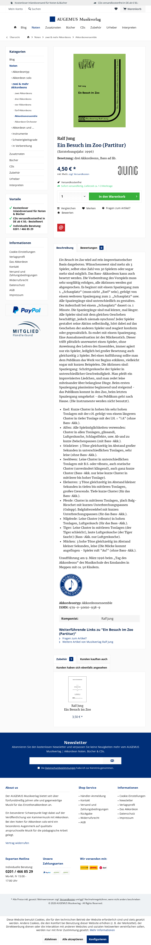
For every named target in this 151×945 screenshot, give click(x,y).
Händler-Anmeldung (93, 796)
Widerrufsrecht (18, 280)
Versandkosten (67, 899)
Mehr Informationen (102, 930)
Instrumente (20, 133)
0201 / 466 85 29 (19, 871)
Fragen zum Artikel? (117, 208)
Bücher (13, 160)
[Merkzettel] (116, 9)
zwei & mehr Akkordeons (20, 85)
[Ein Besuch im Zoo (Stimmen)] (77, 689)
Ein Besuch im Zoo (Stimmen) (77, 707)
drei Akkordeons (22, 98)
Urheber (14, 179)
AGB (12, 290)
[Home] (15, 27)
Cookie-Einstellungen (22, 252)
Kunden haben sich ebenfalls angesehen (81, 667)
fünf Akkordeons (22, 110)
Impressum (16, 295)
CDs (11, 166)
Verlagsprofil (17, 256)
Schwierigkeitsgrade (24, 139)
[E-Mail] (61, 227)
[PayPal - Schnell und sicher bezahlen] (26, 309)
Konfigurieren (97, 939)
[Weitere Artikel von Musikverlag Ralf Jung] (128, 170)
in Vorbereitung (22, 146)
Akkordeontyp (20, 71)
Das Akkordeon (18, 261)
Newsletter (126, 800)
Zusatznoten (17, 154)
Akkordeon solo (21, 78)
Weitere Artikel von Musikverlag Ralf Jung (87, 642)
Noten (13, 65)
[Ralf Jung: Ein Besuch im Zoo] (99, 585)
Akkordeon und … (23, 127)
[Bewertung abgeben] (85, 163)
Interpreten (16, 185)
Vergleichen (68, 208)
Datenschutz (17, 285)
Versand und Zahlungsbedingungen (23, 273)
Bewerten (67, 212)
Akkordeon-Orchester (25, 121)
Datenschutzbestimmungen (60, 768)
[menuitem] (132, 9)
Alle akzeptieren (72, 939)
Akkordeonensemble (25, 116)
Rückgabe (86, 813)
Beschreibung (64, 247)
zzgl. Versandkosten (79, 174)
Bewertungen (91, 247)
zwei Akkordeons (23, 93)
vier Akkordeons (22, 104)
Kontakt (14, 266)
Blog (12, 59)
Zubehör (14, 172)
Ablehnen (51, 939)
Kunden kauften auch (93, 659)
